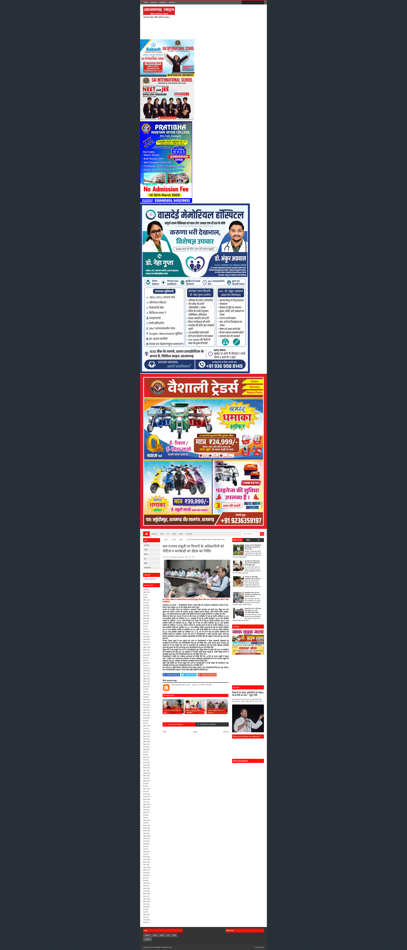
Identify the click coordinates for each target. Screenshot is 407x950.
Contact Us (162, 2)
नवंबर (144, 613)
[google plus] (261, 2)
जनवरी (144, 608)
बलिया (174, 534)
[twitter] (248, 2)
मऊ (168, 534)
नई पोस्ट (165, 732)
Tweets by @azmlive (149, 579)
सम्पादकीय (189, 534)
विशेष (181, 534)
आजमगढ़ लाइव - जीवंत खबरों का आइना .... (163, 947)
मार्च (144, 602)
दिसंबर (144, 610)
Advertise (172, 2)
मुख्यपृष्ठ (195, 732)
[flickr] (253, 2)
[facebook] (244, 2)
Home (146, 2)
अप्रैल (144, 600)
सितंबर (144, 618)
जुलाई (144, 592)
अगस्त (144, 589)
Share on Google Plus (209, 674)
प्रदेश (162, 534)
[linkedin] (257, 2)
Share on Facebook (173, 674)
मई (143, 597)
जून (144, 595)
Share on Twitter (191, 674)
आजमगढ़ (146, 545)
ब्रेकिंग (193, 557)
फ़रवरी (144, 605)
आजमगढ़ (154, 534)
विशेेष (145, 563)
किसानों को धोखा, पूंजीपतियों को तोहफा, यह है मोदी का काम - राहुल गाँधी (248, 693)
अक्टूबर (145, 616)
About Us (154, 2)
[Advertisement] (204, 21)
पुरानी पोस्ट (226, 732)
